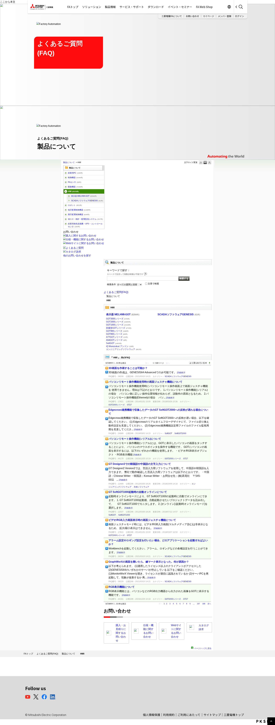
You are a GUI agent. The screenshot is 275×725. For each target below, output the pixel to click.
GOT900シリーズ (117, 331)
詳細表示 (181, 372)
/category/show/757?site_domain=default (65, 219)
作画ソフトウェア (141, 487)
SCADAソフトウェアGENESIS (87, 201)
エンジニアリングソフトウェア (123, 349)
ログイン (239, 16)
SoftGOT (114, 343)
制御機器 (75, 177)
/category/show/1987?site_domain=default (65, 172)
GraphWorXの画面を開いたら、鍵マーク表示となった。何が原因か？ (149, 561)
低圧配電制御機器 (79, 210)
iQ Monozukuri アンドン (120, 346)
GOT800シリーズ (116, 334)
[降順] (209, 363)
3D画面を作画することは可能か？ (128, 368)
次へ (209, 604)
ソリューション (91, 7)
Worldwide (229, 7)
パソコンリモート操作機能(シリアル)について (135, 438)
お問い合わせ (192, 16)
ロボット (75, 205)
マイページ (208, 16)
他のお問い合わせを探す (77, 255)
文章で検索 (153, 283)
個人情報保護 (151, 715)
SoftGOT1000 (124, 515)
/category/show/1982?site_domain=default (65, 182)
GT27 (129, 405)
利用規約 (169, 715)
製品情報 (110, 7)
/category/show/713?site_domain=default (68, 196)
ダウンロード (156, 7)
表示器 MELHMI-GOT (84, 196)
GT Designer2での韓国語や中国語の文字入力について (140, 464)
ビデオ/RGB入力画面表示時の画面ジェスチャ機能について (142, 520)
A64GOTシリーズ (116, 340)
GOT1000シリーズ (118, 325)
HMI (73, 191)
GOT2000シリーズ (118, 322)
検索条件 (111, 284)
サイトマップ (212, 715)
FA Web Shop (204, 7)
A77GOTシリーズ (117, 337)
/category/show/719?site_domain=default (65, 209)
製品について (69, 162)
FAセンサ (74, 182)
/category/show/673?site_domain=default (65, 205)
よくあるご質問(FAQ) (116, 292)
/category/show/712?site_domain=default (65, 191)
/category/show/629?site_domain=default (65, 177)
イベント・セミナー (180, 7)
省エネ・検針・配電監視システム (85, 219)
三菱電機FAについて (172, 16)
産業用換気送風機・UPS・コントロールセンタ (85, 225)
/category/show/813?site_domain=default (65, 223)
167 (198, 604)
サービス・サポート (132, 7)
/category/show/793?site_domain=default (65, 214)
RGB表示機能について (122, 587)
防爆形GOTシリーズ (118, 328)
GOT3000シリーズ (118, 319)
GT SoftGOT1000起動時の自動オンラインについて (138, 492)
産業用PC (75, 173)
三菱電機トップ (234, 715)
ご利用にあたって (189, 715)
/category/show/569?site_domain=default (65, 186)
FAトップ (72, 7)
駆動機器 (75, 187)
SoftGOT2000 (180, 433)
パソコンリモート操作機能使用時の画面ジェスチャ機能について (145, 381)
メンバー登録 (224, 16)
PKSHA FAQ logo (264, 721)
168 (203, 604)
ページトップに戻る (203, 648)
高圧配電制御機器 (78, 214)
